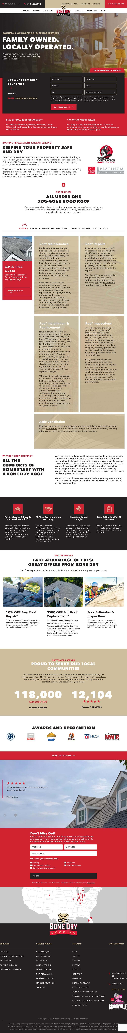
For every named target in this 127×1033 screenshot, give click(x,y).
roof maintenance (55, 255)
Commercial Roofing (41, 865)
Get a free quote (116, 4)
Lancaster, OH (43, 965)
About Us (48, 10)
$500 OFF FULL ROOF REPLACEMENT (24, 120)
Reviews (36, 10)
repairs (110, 258)
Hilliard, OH (42, 961)
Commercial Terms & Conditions (88, 996)
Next (15, 815)
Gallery (76, 956)
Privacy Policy (104, 101)
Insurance (85, 4)
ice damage (109, 282)
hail (96, 282)
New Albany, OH (44, 974)
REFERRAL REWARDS (70, 4)
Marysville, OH (43, 969)
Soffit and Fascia (73, 865)
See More (40, 987)
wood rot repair (93, 285)
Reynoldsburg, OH (45, 983)
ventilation (51, 428)
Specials (80, 10)
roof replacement (62, 376)
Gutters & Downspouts (12, 956)
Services (25, 10)
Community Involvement (84, 992)
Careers (96, 4)
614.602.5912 (117, 984)
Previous (5, 815)
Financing (92, 10)
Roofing (35, 862)
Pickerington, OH (44, 978)
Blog (103, 10)
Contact (77, 974)
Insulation (70, 862)
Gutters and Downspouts (43, 868)
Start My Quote (15, 291)
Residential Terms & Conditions (88, 1001)
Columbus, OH (43, 952)
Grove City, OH (43, 956)
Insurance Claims (81, 983)
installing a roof (50, 359)
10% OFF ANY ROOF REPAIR (81, 120)
